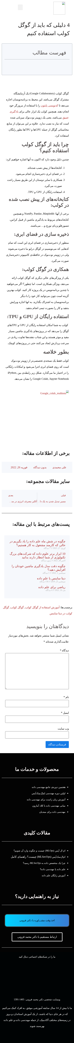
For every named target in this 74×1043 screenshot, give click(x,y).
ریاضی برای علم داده (51, 587)
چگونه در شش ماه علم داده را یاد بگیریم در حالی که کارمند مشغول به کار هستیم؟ (37, 543)
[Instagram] (46, 974)
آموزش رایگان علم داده (53, 875)
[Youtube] (63, 974)
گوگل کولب (17, 607)
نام (66, 697)
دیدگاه (64, 650)
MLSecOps (44, 856)
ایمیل (65, 712)
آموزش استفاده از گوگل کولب (42, 607)
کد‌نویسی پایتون (49, 105)
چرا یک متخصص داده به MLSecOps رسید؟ (44, 863)
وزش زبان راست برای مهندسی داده (45, 799)
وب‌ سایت (63, 728)
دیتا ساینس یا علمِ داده (51, 578)
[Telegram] (28, 974)
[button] (20, 7)
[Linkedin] (11, 974)
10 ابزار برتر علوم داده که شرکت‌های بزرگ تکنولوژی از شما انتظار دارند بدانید (37, 555)
